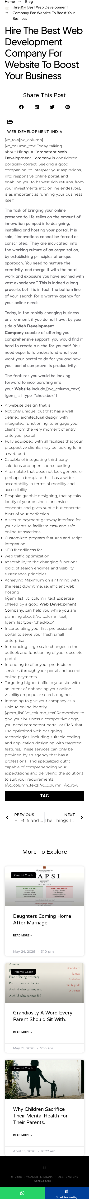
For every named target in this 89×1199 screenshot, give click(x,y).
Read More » (22, 935)
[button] (21, 107)
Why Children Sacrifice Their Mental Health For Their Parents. (40, 1116)
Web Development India (35, 131)
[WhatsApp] (22, 1193)
